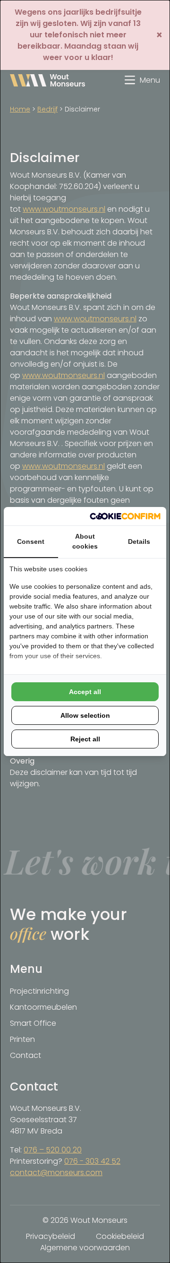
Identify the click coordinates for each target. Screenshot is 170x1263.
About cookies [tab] (85, 541)
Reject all (85, 739)
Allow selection (85, 715)
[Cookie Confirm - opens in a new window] (125, 516)
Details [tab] (139, 541)
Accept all (85, 692)
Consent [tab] (30, 541)
